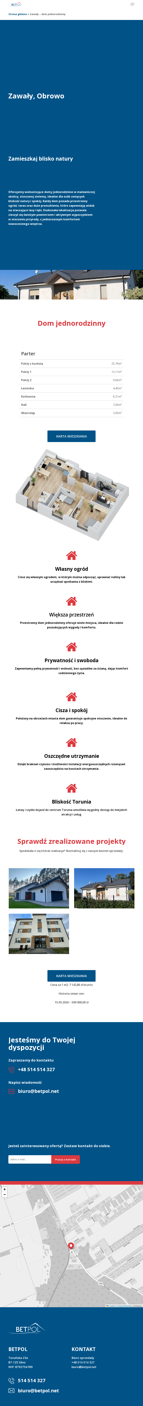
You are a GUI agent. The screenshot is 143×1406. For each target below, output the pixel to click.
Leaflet (111, 1305)
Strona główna (18, 14)
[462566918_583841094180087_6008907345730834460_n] (39, 934)
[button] (132, 4)
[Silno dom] (39, 888)
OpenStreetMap (125, 1305)
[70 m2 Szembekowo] (104, 888)
